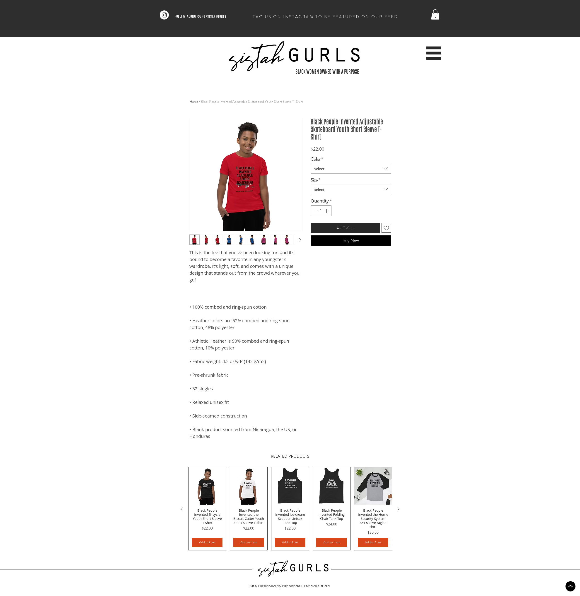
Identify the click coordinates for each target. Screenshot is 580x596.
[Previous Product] (181, 508)
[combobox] (351, 168)
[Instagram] (164, 15)
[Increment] (327, 211)
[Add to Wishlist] (386, 228)
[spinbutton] (321, 211)
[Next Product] (398, 508)
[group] (290, 509)
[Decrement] (315, 211)
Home (193, 101)
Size (315, 180)
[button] (435, 14)
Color (317, 159)
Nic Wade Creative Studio (306, 586)
